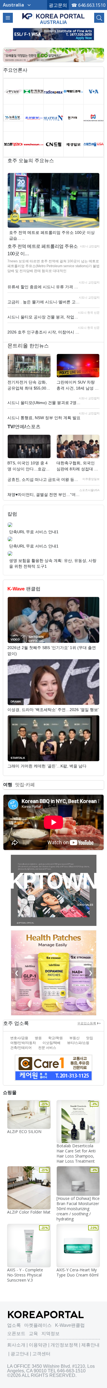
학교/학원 (55, 1038)
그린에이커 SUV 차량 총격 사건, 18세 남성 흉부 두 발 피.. (77, 385)
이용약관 (38, 1344)
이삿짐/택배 (51, 1043)
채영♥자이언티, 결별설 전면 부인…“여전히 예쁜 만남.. (44, 494)
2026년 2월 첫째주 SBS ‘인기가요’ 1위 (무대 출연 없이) (51, 650)
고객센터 (41, 1353)
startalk (18, 757)
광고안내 (20, 1353)
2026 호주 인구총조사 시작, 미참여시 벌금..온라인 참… (44, 332)
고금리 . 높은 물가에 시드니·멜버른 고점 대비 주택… (44, 302)
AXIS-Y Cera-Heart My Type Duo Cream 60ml (77, 1272)
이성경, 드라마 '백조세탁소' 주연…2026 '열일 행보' (53, 709)
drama (16, 701)
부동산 (74, 1038)
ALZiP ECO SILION (24, 1131)
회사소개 (16, 1344)
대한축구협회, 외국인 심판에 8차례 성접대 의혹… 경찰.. (77, 466)
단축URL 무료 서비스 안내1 (33, 532)
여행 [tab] (7, 784)
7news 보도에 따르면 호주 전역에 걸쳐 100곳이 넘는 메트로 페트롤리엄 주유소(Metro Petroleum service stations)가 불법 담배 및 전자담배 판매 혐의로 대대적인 (53, 266)
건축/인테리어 (21, 1048)
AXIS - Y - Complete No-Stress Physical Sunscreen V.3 (25, 1275)
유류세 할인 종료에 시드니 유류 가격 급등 (44, 287)
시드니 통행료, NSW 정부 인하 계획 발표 (43, 417)
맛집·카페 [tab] (25, 784)
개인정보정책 (64, 1344)
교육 (33, 1333)
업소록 (14, 1325)
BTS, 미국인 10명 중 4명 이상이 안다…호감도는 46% (28, 466)
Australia (13, 5)
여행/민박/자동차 (23, 1043)
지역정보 (50, 1333)
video (15, 639)
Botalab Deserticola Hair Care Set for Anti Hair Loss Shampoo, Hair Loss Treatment (76, 1153)
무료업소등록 (86, 1023)
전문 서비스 (47, 1048)
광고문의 (58, 5)
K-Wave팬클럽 (70, 1325)
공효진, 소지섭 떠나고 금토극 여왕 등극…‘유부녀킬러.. (44, 479)
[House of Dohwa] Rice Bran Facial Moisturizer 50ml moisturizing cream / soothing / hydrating (78, 1209)
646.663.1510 (92, 5)
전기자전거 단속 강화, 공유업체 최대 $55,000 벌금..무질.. (28, 385)
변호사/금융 (19, 1038)
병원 (38, 1038)
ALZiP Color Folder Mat (29, 1212)
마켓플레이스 (38, 1325)
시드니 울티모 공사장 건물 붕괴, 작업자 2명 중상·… (44, 317)
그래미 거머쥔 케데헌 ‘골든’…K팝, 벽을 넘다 (46, 766)
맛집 (89, 1038)
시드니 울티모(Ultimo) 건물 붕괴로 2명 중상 (44, 402)
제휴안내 (90, 1344)
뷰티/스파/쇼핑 (78, 1043)
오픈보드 (16, 1333)
